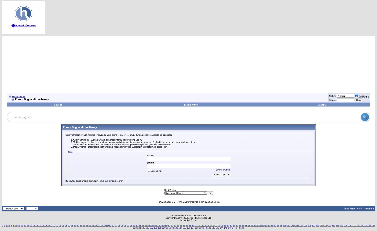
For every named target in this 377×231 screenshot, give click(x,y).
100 (284, 225)
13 (28, 225)
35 (93, 225)
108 (317, 225)
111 (329, 225)
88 (249, 225)
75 (210, 225)
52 (143, 225)
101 (289, 225)
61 (169, 225)
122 (373, 225)
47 (128, 225)
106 (309, 225)
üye (106, 181)
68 (190, 225)
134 (180, 228)
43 (116, 225)
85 (240, 225)
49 (134, 225)
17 (39, 225)
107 (313, 225)
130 (164, 228)
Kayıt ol (58, 105)
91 (257, 225)
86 (243, 225)
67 (187, 225)
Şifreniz (332, 100)
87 (246, 225)
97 (275, 225)
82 (231, 225)
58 (160, 225)
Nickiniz (333, 96)
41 (110, 225)
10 (19, 225)
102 (293, 225)
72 (201, 225)
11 (22, 225)
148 (238, 228)
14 (31, 225)
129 (159, 228)
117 (353, 225)
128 (155, 228)
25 (63, 225)
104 (301, 225)
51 (140, 225)
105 (305, 225)
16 (37, 225)
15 (34, 225)
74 (207, 225)
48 (131, 225)
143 (217, 228)
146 (230, 228)
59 (163, 225)
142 (213, 228)
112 (333, 225)
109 (322, 225)
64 (178, 225)
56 (154, 225)
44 (119, 225)
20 (48, 225)
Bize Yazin (349, 209)
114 (341, 225)
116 (349, 225)
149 (242, 228)
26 (66, 225)
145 (225, 228)
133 (176, 228)
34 (90, 225)
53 (146, 225)
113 (337, 225)
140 (205, 228)
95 (269, 225)
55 (151, 225)
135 (184, 228)
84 (237, 225)
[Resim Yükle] (191, 105)
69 (193, 225)
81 (228, 225)
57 (157, 225)
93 (263, 225)
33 (87, 225)
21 (51, 225)
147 (234, 228)
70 (196, 225)
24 (60, 225)
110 (326, 225)
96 (272, 225)
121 (369, 225)
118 (357, 225)
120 (365, 225)
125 (143, 228)
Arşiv (359, 209)
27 (69, 225)
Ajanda (322, 105)
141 (209, 228)
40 (107, 225)
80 (225, 225)
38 (101, 225)
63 (175, 225)
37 (98, 225)
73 (204, 225)
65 (181, 225)
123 (135, 228)
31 (81, 225)
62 (172, 225)
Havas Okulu (18, 96)
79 (222, 225)
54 (148, 225)
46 (125, 225)
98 (278, 225)
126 (147, 228)
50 (137, 225)
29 (75, 225)
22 (54, 225)
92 (260, 225)
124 (139, 228)
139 (201, 228)
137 (192, 228)
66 (184, 225)
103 (297, 225)
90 (254, 225)
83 (234, 225)
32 (84, 225)
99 (281, 225)
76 (213, 225)
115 (345, 225)
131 (168, 228)
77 (216, 225)
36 (95, 225)
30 (78, 225)
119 (361, 225)
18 (42, 225)
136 (188, 228)
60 (166, 225)
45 (122, 225)
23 (57, 225)
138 (197, 228)
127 (151, 228)
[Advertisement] (188, 63)
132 (172, 228)
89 (252, 225)
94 (266, 225)
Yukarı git (369, 209)
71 (199, 225)
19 (45, 225)
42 (113, 225)
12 (25, 225)
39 (104, 225)
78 (219, 225)
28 (72, 225)
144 (221, 228)
